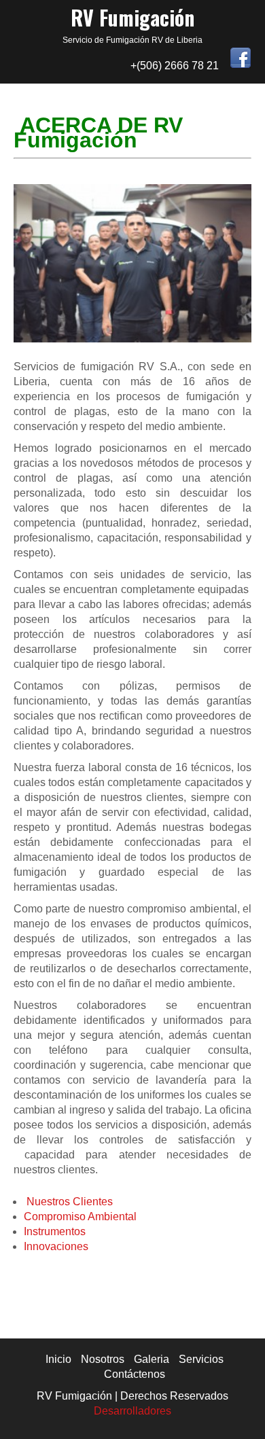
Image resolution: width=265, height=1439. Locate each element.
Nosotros (102, 1359)
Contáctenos (134, 1374)
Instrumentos (55, 1231)
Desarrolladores (132, 1411)
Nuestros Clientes (69, 1201)
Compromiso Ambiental (80, 1216)
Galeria (151, 1359)
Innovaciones (56, 1246)
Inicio (58, 1359)
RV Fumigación (132, 17)
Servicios (201, 1359)
